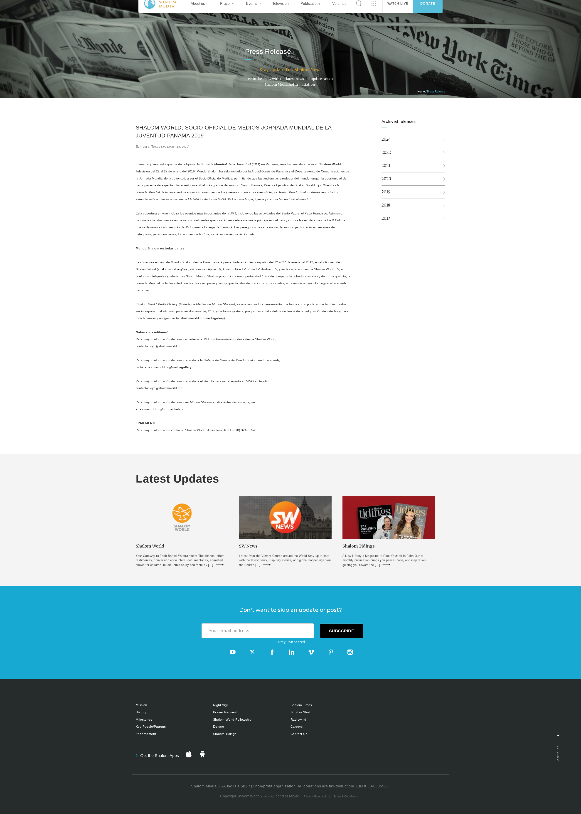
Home (421, 91)
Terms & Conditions (346, 796)
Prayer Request (225, 712)
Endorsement (146, 734)
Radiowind (298, 719)
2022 (386, 152)
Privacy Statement (315, 796)
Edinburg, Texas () (163, 146)
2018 (386, 205)
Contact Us (298, 734)
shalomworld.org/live (172, 269)
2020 (386, 178)
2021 (386, 165)
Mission (141, 705)
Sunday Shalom (302, 712)
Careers (296, 726)
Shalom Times (301, 705)
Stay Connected (291, 642)
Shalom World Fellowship (232, 719)
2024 (386, 139)
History (141, 712)
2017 (386, 218)
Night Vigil (220, 705)
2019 (386, 191)
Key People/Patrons (151, 726)
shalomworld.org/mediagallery (202, 318)
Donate (218, 726)
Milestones (144, 719)
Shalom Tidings (224, 734)
